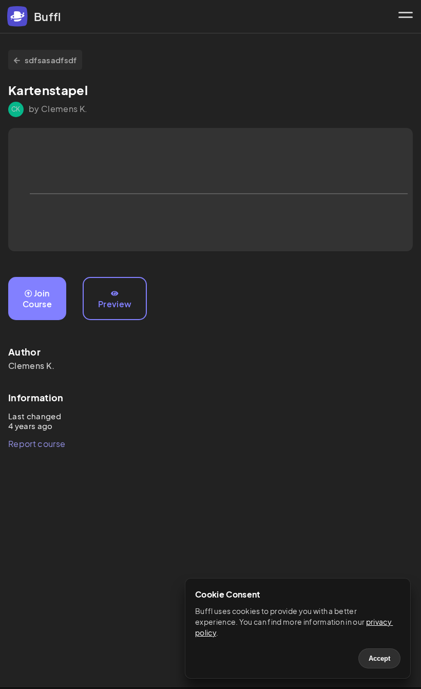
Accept (379, 658)
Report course (36, 443)
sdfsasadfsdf (51, 60)
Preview (114, 304)
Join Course (37, 298)
